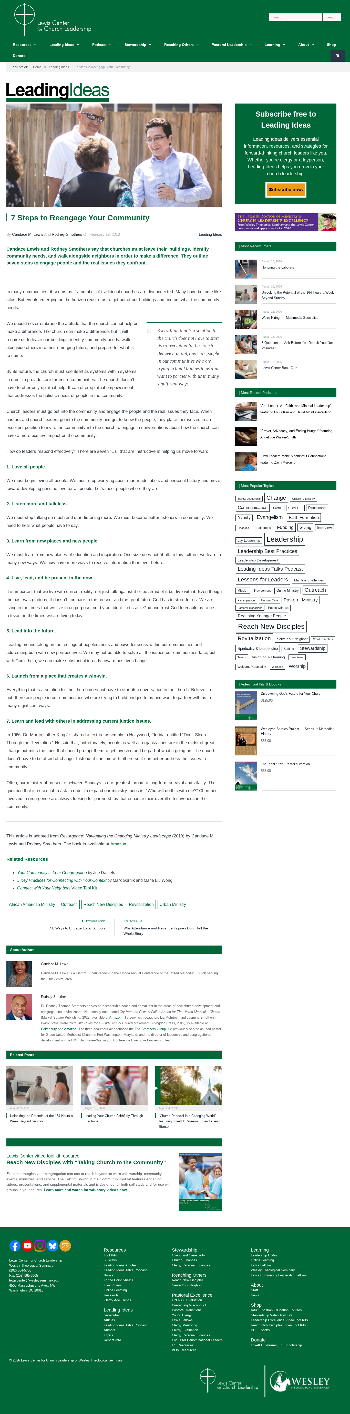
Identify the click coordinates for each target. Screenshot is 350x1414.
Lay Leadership (249, 540)
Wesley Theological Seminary (31, 1265)
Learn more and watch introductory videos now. (86, 1190)
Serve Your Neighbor (292, 639)
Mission (243, 590)
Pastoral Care (269, 600)
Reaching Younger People (262, 616)
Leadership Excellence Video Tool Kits (279, 1320)
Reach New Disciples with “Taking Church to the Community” (86, 1162)
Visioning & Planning (268, 657)
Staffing (289, 649)
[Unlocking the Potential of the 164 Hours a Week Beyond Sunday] (39, 1088)
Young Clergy (182, 1315)
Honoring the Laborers (278, 267)
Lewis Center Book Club (279, 368)
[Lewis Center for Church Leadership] (52, 19)
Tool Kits (110, 1255)
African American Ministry (32, 904)
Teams (242, 657)
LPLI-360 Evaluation (187, 1300)
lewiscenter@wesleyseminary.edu (34, 1280)
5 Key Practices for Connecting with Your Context (61, 880)
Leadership (284, 539)
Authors (109, 1330)
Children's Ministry (303, 498)
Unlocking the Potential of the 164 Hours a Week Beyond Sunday (298, 295)
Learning (272, 45)
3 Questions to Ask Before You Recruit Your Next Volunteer (298, 345)
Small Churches (323, 639)
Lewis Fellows (182, 1320)
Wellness (277, 666)
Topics (109, 1335)
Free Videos (113, 1285)
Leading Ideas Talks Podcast (270, 569)
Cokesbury (49, 1029)
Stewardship (135, 45)
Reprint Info (112, 1340)
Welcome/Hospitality (252, 667)
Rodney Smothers (67, 234)
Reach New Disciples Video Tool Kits (278, 1325)
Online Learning (115, 1290)
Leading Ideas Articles (120, 1265)
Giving (305, 527)
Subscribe (111, 1315)
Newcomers (262, 590)
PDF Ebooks (260, 1330)
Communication (252, 507)
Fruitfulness (263, 528)
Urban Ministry (173, 904)
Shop (331, 45)
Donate (19, 56)
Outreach (69, 904)
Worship (297, 666)
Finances (243, 527)
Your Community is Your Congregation (52, 872)
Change (276, 498)
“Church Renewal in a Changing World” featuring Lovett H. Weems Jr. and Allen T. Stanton (190, 1121)
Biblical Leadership (249, 498)
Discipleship (317, 508)
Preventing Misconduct (189, 1305)
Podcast (99, 45)
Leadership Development (258, 560)
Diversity (244, 518)
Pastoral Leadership (229, 45)
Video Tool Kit (57, 888)
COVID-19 (295, 508)
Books (108, 1275)
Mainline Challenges (309, 580)
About (303, 45)
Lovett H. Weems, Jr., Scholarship (276, 1345)
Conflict (277, 507)
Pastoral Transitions (250, 607)
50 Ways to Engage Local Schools (77, 928)
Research (111, 1295)
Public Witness (278, 608)
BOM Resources (184, 1350)
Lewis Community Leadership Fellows (279, 1275)
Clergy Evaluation (185, 1330)
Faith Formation (304, 517)
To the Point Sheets (118, 1280)
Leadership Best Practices (267, 551)
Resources (22, 45)
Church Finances (184, 1260)
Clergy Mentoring (184, 1325)
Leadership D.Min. (264, 1255)
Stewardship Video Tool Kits (272, 1315)
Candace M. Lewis (27, 234)
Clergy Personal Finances (191, 1265)
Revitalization (141, 904)
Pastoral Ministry (301, 599)
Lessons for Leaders (263, 579)
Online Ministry (287, 590)
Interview (324, 528)
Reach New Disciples (103, 904)
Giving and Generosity (188, 1255)
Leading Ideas (61, 45)
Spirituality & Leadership (258, 649)
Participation (246, 600)
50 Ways (110, 1260)
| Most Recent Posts (255, 246)
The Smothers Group (150, 1029)
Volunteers (297, 657)
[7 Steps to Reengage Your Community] (114, 156)
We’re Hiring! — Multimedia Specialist (290, 318)
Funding (285, 527)
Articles (109, 1320)
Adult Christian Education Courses (276, 1310)
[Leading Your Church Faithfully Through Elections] (114, 1088)
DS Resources (182, 1345)
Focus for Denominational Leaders (197, 1340)
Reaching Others (179, 45)
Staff (254, 1290)
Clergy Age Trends (117, 1300)
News (255, 1295)
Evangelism (270, 517)
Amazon (118, 844)
